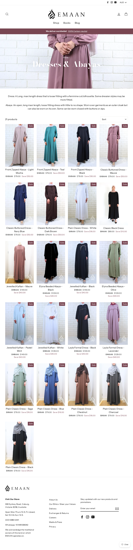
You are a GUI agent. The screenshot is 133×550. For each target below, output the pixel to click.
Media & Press (55, 522)
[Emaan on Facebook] (82, 517)
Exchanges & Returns (59, 513)
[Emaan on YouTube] (93, 517)
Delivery (52, 509)
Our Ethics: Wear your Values (62, 504)
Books (66, 23)
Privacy (52, 527)
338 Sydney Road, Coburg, (17, 504)
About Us (53, 500)
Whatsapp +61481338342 (16, 525)
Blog (77, 23)
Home (66, 57)
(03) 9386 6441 (12, 520)
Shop (56, 23)
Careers (52, 517)
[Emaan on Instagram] (87, 517)
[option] (66, 31)
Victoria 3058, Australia (15, 507)
